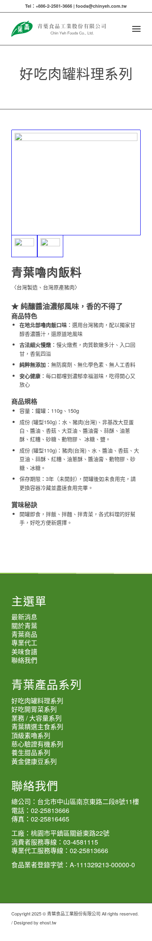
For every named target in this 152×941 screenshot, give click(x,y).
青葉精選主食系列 (37, 726)
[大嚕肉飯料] (76, 182)
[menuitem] (136, 28)
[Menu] (136, 28)
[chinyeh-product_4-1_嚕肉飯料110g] (50, 246)
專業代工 (24, 642)
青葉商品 (24, 634)
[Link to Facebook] (134, 931)
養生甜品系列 (30, 752)
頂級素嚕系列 (30, 735)
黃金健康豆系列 (34, 761)
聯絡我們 (24, 660)
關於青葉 (24, 625)
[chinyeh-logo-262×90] (63, 29)
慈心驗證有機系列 (37, 744)
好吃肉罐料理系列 (37, 700)
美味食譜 (24, 651)
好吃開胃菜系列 (34, 709)
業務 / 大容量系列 (36, 718)
